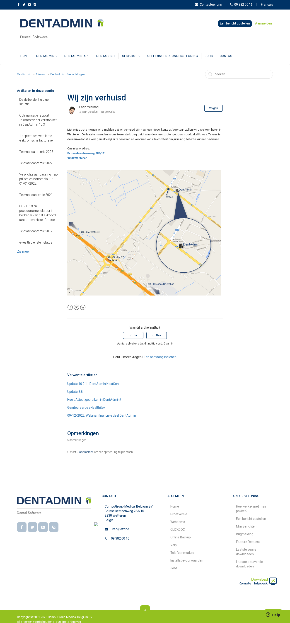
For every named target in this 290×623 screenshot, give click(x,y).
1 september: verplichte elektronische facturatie (36, 138)
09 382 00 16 (243, 4)
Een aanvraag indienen (160, 357)
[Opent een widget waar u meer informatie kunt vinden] (273, 615)
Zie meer (23, 251)
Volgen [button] (213, 108)
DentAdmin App (76, 56)
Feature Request (248, 542)
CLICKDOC (130, 56)
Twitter (76, 307)
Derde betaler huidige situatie (33, 102)
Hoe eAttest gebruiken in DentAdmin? (94, 399)
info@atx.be (120, 529)
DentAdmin (46, 56)
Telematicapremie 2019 (36, 231)
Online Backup (180, 537)
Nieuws (41, 74)
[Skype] (53, 527)
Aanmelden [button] (263, 23)
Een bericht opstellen (235, 23)
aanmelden (86, 452)
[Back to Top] (145, 610)
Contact (227, 56)
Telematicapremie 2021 (36, 195)
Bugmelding (244, 534)
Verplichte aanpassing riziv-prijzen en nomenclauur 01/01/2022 (38, 179)
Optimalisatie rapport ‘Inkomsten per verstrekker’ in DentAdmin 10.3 (38, 120)
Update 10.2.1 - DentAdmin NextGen (93, 384)
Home (24, 56)
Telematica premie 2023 (36, 152)
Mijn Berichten (246, 526)
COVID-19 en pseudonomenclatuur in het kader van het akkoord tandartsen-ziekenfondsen (37, 213)
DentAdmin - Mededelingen (67, 74)
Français (267, 4)
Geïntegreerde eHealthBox (86, 407)
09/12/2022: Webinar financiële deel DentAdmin (101, 415)
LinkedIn (83, 307)
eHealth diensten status (35, 242)
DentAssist (105, 56)
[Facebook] (22, 527)
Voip (173, 545)
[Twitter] (32, 527)
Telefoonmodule (182, 553)
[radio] (133, 335)
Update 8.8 (75, 391)
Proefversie (178, 514)
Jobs (209, 56)
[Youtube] (43, 527)
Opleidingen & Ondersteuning (172, 56)
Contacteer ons (211, 4)
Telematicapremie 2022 (36, 163)
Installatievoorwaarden (186, 560)
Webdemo (177, 522)
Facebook (70, 307)
